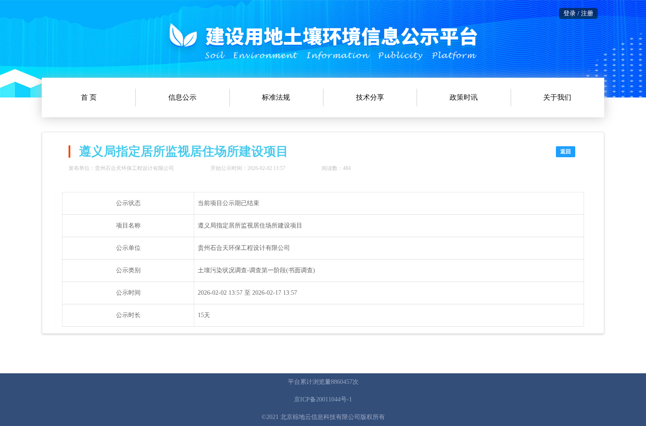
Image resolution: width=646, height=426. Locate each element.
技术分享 (370, 97)
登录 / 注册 (578, 13)
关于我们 (557, 97)
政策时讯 (464, 97)
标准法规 (276, 97)
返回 (565, 151)
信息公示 (182, 97)
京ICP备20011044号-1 (323, 399)
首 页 (89, 97)
